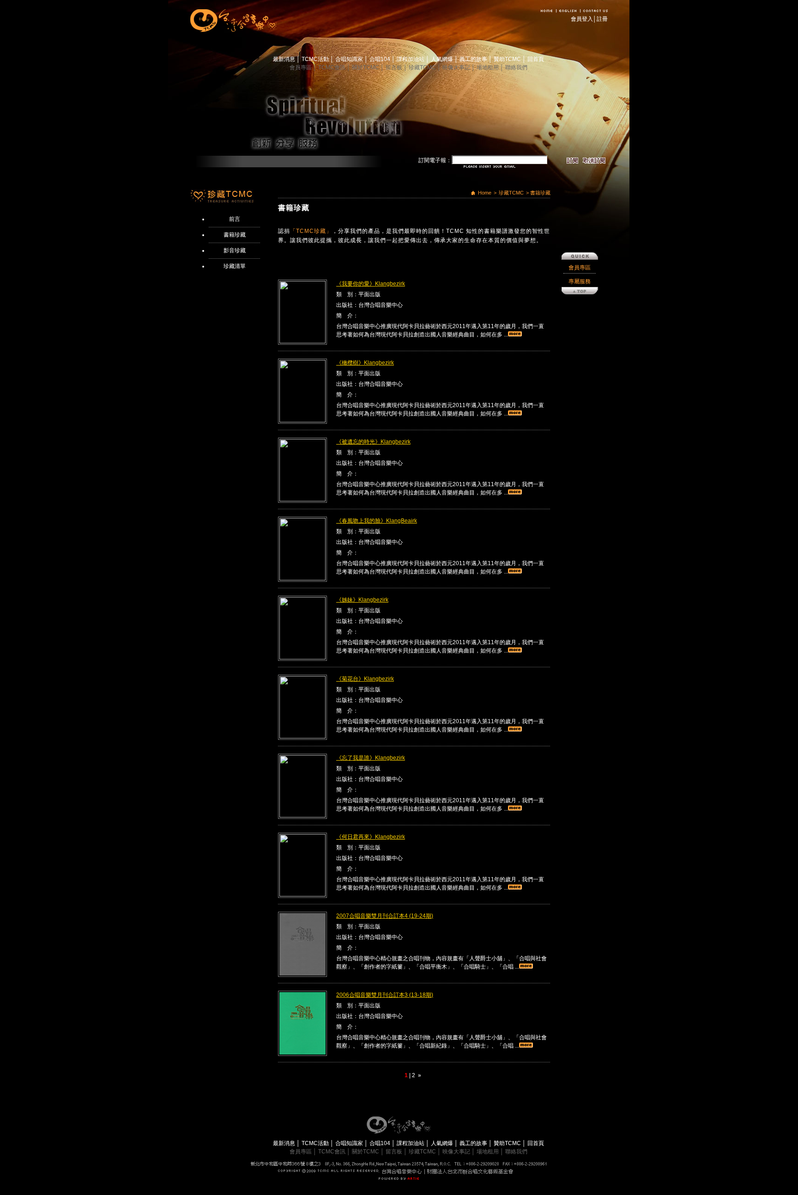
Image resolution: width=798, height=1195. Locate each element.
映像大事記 (457, 67)
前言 (234, 219)
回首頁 (535, 59)
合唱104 (380, 59)
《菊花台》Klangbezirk (365, 679)
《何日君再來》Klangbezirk (370, 837)
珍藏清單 (235, 266)
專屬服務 (579, 281)
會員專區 (301, 67)
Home (484, 192)
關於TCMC (366, 67)
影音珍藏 (235, 250)
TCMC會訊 (332, 67)
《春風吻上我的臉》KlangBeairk (376, 521)
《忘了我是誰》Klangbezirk (370, 758)
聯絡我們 (516, 67)
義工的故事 (474, 59)
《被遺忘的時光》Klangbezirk (373, 442)
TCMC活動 (316, 59)
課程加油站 (411, 59)
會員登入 (582, 19)
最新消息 (284, 59)
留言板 (395, 67)
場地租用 (488, 67)
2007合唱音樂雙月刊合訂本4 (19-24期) (384, 916)
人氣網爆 (442, 59)
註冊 (602, 19)
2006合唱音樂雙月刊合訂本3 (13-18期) (384, 995)
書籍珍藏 (235, 235)
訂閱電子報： (435, 160)
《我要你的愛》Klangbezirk (370, 283)
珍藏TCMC (423, 67)
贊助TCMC (508, 59)
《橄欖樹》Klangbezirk (365, 363)
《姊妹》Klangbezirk (362, 600)
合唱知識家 (349, 59)
